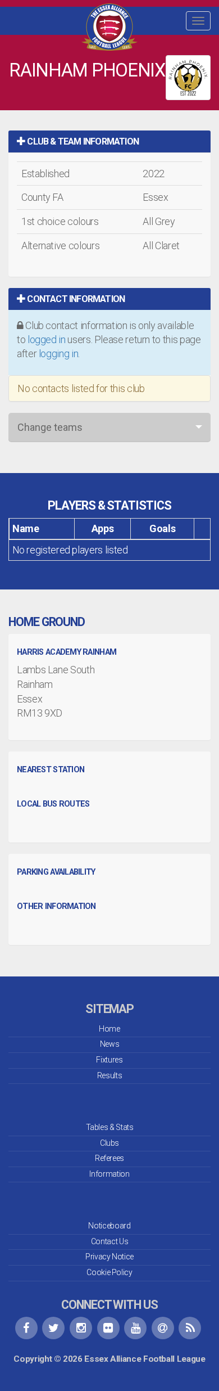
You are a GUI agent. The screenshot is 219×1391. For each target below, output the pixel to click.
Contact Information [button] (75, 299)
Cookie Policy (109, 1272)
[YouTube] (135, 1328)
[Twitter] (53, 1328)
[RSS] (190, 1328)
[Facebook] (26, 1328)
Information (109, 1173)
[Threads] (163, 1328)
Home (109, 1028)
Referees (109, 1158)
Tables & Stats (110, 1127)
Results (109, 1075)
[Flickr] (108, 1328)
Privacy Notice (109, 1256)
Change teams (50, 427)
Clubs (109, 1142)
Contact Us (109, 1241)
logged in (47, 339)
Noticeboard (109, 1225)
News (110, 1043)
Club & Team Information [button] (82, 141)
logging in (58, 353)
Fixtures (109, 1059)
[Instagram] (81, 1328)
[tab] (109, 141)
